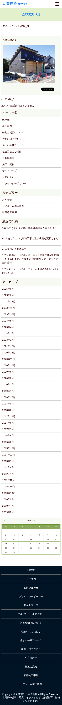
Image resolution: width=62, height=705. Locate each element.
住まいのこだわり (12, 139)
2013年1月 (8, 461)
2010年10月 (8, 493)
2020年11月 (8, 359)
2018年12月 (8, 397)
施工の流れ (8, 164)
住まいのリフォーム (13, 145)
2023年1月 (8, 339)
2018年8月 (8, 403)
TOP (5, 26)
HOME (5, 119)
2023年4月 (8, 327)
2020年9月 (8, 371)
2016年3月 (8, 442)
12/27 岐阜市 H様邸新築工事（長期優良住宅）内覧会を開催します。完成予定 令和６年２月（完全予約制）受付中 (30, 259)
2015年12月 (8, 448)
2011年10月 (8, 486)
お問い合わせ (9, 177)
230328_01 (9, 99)
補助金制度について (13, 132)
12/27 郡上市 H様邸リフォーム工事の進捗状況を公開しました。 (30, 271)
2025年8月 (8, 295)
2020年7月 (8, 384)
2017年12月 (8, 416)
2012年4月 (8, 467)
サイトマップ (9, 170)
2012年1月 (8, 474)
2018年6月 (8, 410)
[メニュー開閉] (57, 4)
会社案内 (7, 126)
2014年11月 (8, 454)
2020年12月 (8, 352)
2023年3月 (8, 333)
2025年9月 (8, 288)
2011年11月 (8, 480)
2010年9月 (8, 499)
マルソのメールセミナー (31, 614)
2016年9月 (8, 435)
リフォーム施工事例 (13, 205)
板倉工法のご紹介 (12, 151)
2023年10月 (8, 314)
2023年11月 (8, 308)
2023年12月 (8, 301)
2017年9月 (8, 422)
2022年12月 (8, 346)
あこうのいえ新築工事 (14, 248)
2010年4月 (8, 505)
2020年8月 (8, 378)
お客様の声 (8, 158)
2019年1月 (8, 391)
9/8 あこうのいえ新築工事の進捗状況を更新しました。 (29, 230)
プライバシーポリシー (14, 183)
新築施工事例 (9, 212)
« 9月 (5, 520)
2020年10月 (8, 365)
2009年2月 (8, 512)
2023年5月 (8, 320)
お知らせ (7, 199)
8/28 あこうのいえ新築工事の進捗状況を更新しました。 (30, 240)
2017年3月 (8, 429)
